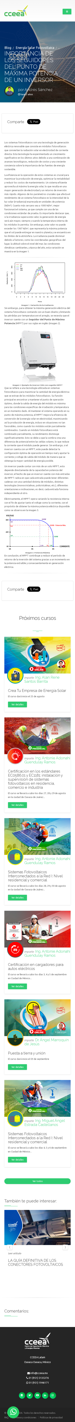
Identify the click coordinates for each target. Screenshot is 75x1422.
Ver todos (38, 1181)
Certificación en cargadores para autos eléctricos (35, 966)
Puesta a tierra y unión (26, 1053)
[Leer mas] (37, 1227)
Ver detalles (17, 704)
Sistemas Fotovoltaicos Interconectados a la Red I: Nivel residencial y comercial (35, 876)
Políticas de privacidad (51, 1417)
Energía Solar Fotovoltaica (35, 47)
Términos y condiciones (24, 1417)
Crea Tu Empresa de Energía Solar (37, 690)
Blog (7, 47)
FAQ (6, 1417)
